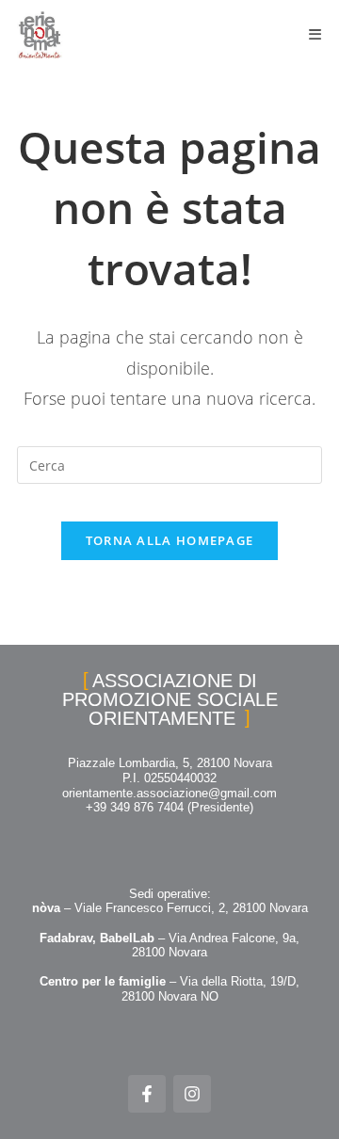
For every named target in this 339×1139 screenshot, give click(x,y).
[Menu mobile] (315, 35)
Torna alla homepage (170, 540)
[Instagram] (192, 1094)
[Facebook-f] (147, 1094)
